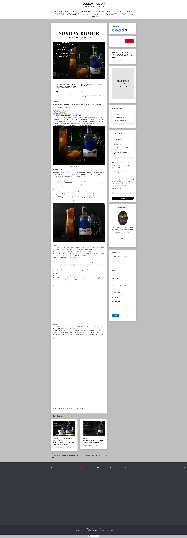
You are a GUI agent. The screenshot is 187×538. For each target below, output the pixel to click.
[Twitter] (60, 112)
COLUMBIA (96, 11)
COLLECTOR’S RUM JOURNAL (91, 467)
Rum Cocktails (118, 292)
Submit (115, 315)
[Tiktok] (126, 30)
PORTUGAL (64, 15)
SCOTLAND (98, 15)
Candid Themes (109, 530)
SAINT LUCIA (81, 15)
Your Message (116, 301)
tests (59, 196)
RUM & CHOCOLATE (66, 438)
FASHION (117, 142)
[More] (65, 112)
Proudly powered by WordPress (82, 530)
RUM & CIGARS (118, 115)
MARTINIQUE (98, 13)
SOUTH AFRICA (108, 15)
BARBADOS (67, 11)
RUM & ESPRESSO (58, 440)
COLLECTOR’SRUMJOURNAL (122, 84)
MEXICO (115, 13)
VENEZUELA (94, 16)
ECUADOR (120, 11)
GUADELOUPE (59, 13)
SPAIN (116, 15)
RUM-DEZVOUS (116, 60)
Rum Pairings (118, 295)
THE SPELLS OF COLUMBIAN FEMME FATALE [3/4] (64, 444)
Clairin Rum (68, 182)
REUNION (73, 15)
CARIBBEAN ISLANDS (85, 11)
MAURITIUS (107, 13)
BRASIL (75, 11)
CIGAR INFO (117, 145)
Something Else (118, 297)
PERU (57, 15)
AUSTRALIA (58, 11)
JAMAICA (89, 13)
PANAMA (131, 13)
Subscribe (122, 198)
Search (129, 41)
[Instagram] (116, 30)
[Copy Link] (62, 112)
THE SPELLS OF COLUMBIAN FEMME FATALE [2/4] (93, 442)
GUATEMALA (69, 13)
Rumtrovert (68, 107)
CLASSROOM (118, 139)
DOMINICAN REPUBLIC (109, 11)
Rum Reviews (118, 290)
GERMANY (129, 11)
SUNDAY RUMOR (93, 3)
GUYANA (77, 13)
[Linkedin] (57, 112)
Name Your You (116, 278)
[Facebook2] (122, 30)
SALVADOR (90, 15)
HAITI (83, 13)
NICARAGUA (123, 13)
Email (113, 192)
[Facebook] (54, 112)
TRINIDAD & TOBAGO (126, 15)
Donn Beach (85, 172)
